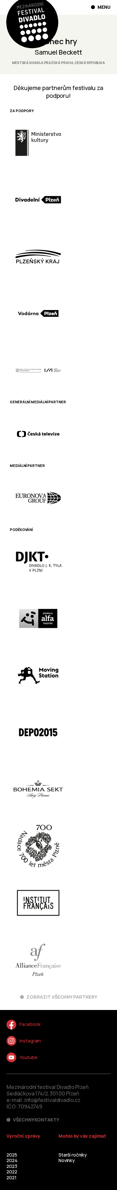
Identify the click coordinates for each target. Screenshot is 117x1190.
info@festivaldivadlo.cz (52, 1100)
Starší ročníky (72, 1155)
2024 (11, 1160)
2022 (11, 1172)
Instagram (30, 1041)
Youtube (28, 1057)
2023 (11, 1166)
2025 (11, 1155)
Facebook (30, 1024)
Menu (104, 7)
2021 (11, 1177)
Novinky (66, 1160)
